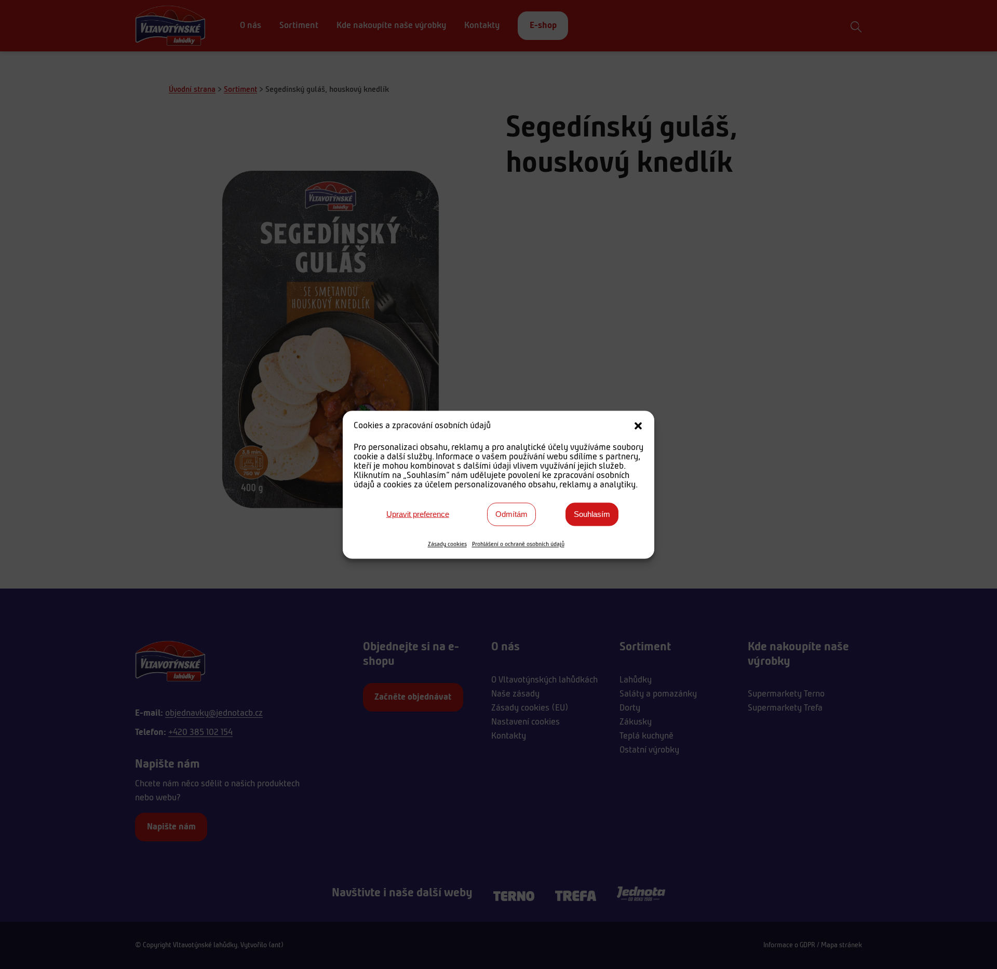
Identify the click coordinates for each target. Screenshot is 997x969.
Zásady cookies (447, 544)
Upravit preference (417, 514)
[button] (638, 425)
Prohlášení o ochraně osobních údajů (518, 544)
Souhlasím (592, 514)
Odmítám (511, 514)
